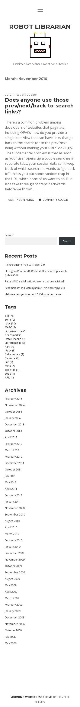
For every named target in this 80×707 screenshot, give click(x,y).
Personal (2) (12, 358)
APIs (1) (9, 377)
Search (9, 235)
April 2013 (11, 437)
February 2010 (13, 540)
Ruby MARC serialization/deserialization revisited (34, 281)
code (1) (10, 373)
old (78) (9, 316)
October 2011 (13, 469)
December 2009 (14, 553)
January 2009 (12, 611)
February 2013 (13, 444)
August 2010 (12, 521)
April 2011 (11, 489)
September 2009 (15, 572)
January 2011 (12, 501)
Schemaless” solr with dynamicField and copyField (35, 288)
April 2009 (11, 592)
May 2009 (10, 585)
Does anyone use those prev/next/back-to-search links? (39, 106)
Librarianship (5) (15, 343)
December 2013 (14, 424)
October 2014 (13, 411)
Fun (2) (9, 362)
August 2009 (12, 579)
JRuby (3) (10, 350)
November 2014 (15, 405)
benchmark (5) (13, 335)
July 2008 (10, 637)
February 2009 (13, 604)
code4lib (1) (12, 370)
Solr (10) (10, 319)
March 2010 (12, 534)
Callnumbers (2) (14, 354)
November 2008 (15, 624)
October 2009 (13, 566)
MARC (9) (10, 327)
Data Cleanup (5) (15, 339)
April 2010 (11, 527)
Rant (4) (9, 346)
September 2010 (15, 514)
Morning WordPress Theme (31, 697)
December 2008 (14, 617)
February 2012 (13, 456)
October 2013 (13, 431)
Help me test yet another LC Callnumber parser (33, 294)
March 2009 (12, 598)
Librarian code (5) (15, 331)
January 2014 (12, 418)
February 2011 (13, 495)
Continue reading (21, 200)
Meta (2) (10, 366)
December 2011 (14, 463)
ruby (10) (10, 323)
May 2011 (10, 482)
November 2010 (15, 508)
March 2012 (12, 450)
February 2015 (13, 399)
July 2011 (10, 476)
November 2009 (15, 559)
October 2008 (13, 630)
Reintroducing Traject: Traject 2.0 (25, 265)
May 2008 (10, 643)
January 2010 (12, 547)
